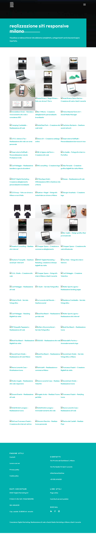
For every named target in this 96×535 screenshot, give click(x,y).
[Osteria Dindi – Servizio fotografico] (22, 305)
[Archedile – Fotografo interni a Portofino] (73, 157)
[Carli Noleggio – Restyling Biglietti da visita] (22, 319)
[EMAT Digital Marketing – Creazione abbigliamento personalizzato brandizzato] (22, 184)
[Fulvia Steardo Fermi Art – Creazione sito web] (48, 225)
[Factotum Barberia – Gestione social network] (73, 130)
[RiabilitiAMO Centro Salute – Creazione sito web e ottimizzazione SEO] (48, 77)
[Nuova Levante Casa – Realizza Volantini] (48, 386)
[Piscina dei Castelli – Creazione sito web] (22, 63)
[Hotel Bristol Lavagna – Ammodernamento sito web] (48, 413)
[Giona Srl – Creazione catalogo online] (48, 144)
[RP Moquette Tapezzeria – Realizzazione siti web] (22, 332)
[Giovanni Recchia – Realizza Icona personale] (48, 426)
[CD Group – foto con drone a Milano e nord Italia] (22, 198)
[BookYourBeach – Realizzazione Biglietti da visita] (22, 346)
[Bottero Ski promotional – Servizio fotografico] (48, 332)
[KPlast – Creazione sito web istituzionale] (48, 63)
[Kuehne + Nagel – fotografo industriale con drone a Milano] (48, 198)
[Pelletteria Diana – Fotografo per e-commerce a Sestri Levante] (73, 77)
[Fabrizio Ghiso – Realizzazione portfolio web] (22, 225)
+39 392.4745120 (56, 479)
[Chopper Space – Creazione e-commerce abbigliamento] (48, 251)
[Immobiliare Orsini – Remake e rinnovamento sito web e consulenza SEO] (22, 117)
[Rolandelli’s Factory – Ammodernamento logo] (73, 346)
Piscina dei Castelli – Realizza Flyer (48, 244)
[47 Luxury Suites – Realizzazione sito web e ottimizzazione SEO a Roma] (48, 90)
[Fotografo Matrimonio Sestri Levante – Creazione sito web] (73, 225)
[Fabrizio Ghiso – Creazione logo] (73, 211)
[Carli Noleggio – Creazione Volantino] (73, 278)
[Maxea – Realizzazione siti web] (73, 184)
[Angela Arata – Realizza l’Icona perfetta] (48, 400)
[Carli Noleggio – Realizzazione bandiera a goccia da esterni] (22, 171)
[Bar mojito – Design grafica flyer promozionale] (73, 238)
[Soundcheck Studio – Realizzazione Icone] (73, 386)
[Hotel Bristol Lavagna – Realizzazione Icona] (22, 413)
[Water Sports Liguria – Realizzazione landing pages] (73, 292)
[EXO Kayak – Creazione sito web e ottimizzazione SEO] (22, 77)
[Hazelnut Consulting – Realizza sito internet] (22, 251)
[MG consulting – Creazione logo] (48, 171)
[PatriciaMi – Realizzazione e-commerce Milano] (48, 373)
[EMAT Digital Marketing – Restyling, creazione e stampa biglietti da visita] (48, 265)
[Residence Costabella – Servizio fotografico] (73, 305)
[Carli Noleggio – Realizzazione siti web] (22, 292)
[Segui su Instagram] (58, 511)
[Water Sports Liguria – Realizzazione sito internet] (73, 319)
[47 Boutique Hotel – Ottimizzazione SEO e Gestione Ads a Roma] (48, 184)
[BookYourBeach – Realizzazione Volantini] (48, 359)
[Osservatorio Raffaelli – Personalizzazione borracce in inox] (73, 144)
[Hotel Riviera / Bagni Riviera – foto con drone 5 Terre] (48, 103)
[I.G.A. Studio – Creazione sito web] (22, 278)
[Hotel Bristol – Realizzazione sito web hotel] (73, 63)
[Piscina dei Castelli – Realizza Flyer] (73, 426)
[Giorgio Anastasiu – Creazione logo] (73, 198)
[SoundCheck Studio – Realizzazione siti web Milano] (22, 359)
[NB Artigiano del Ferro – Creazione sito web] (48, 157)
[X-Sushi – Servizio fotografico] (48, 292)
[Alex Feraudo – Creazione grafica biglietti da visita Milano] (73, 171)
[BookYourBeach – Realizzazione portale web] (48, 319)
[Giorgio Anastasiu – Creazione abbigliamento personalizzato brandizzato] (22, 211)
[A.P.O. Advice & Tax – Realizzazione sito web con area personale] (22, 144)
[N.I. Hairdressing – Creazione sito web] (48, 238)
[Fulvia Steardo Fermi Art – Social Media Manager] (73, 117)
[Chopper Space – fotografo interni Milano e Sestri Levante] (48, 278)
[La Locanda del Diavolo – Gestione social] (48, 305)
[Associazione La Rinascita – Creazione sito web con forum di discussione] (73, 90)
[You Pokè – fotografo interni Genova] (73, 265)
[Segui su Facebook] (54, 511)
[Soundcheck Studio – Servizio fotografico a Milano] (73, 359)
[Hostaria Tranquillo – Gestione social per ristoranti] (22, 265)
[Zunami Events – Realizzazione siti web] (22, 400)
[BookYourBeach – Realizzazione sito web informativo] (22, 238)
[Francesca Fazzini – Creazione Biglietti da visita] (73, 373)
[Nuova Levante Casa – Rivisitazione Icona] (22, 373)
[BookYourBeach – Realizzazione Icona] (73, 332)
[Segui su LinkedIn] (50, 511)
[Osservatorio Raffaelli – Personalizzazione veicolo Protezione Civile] (22, 157)
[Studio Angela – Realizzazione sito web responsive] (22, 386)
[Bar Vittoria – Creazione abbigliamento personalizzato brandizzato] (48, 117)
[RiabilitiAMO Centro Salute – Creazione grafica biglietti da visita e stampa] (22, 103)
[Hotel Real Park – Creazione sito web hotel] (48, 130)
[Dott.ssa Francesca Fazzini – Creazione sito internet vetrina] (22, 426)
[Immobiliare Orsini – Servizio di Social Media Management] (22, 90)
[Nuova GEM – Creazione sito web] (48, 211)
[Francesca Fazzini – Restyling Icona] (73, 400)
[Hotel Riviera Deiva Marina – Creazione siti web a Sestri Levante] (73, 103)
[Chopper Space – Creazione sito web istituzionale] (73, 251)
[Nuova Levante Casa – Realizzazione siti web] (73, 413)
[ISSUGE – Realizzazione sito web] (48, 346)
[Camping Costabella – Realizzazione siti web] (22, 130)
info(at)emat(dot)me (57, 473)
